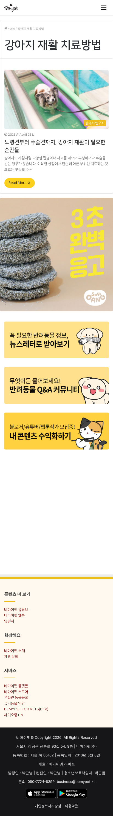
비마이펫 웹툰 (14, 615)
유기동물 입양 (14, 703)
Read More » (20, 183)
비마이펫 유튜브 (16, 610)
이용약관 (71, 806)
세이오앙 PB (13, 715)
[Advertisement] (56, 511)
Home (11, 28)
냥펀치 (9, 621)
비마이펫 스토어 (16, 692)
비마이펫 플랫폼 (16, 686)
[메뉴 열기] (104, 7)
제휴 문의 (11, 656)
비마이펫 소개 (14, 651)
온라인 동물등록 (16, 697)
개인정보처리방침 (48, 806)
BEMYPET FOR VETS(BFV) (26, 709)
